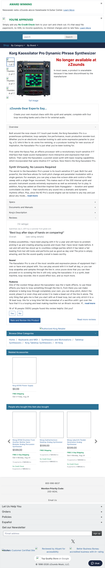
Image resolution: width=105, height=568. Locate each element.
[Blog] (11, 542)
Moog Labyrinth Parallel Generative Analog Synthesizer (76, 442)
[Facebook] (32, 542)
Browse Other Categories (52, 333)
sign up (96, 533)
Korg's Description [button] (52, 212)
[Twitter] (73, 542)
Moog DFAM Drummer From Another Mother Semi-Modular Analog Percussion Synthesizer (24, 443)
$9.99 (16, 389)
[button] (33, 78)
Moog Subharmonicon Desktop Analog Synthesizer (51, 441)
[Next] (96, 439)
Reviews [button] (52, 218)
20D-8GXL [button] (52, 490)
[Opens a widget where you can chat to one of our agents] (95, 563)
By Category (17, 45)
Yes (12, 313)
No (20, 313)
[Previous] (9, 439)
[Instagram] (52, 542)
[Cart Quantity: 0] (85, 36)
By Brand (31, 45)
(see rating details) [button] (35, 236)
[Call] (99, 37)
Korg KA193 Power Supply (23, 385)
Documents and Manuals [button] (52, 207)
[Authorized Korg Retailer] (52, 328)
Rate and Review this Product (24, 320)
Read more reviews (86, 319)
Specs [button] (52, 202)
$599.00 (17, 450)
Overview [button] (52, 127)
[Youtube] (94, 542)
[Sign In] (92, 36)
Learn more (68, 10)
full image (33, 100)
